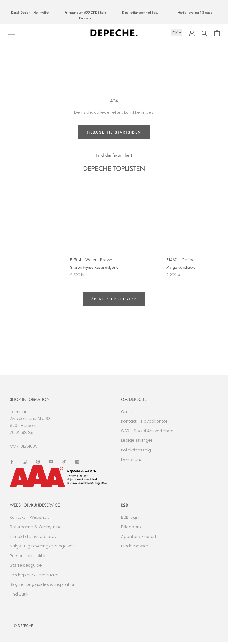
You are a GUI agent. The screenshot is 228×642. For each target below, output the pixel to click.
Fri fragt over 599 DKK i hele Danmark (85, 15)
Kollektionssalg (136, 450)
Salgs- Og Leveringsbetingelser (42, 546)
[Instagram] (25, 461)
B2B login (130, 517)
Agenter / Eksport (139, 536)
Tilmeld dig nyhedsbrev (33, 536)
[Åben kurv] (217, 33)
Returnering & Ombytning (36, 527)
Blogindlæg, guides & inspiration (43, 584)
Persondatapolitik (27, 556)
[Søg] (204, 33)
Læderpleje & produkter (34, 575)
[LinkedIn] (77, 461)
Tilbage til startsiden (114, 132)
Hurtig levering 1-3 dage (195, 12)
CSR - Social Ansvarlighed (147, 431)
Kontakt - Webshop (29, 517)
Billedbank (131, 527)
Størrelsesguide (26, 565)
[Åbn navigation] (11, 33)
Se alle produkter (114, 299)
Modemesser (134, 546)
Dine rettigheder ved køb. (140, 12)
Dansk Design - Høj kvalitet (30, 12)
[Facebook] (12, 461)
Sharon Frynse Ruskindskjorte (94, 267)
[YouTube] (51, 461)
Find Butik (19, 594)
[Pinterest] (38, 461)
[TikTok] (64, 461)
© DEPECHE (23, 625)
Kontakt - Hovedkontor (144, 421)
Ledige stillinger (136, 440)
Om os (128, 411)
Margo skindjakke (180, 267)
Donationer (132, 459)
